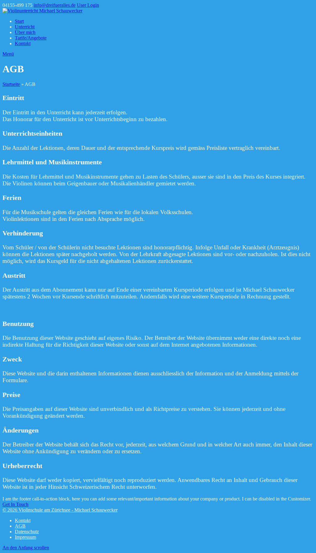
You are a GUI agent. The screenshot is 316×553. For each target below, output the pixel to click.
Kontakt (23, 520)
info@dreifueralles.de (55, 5)
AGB (20, 526)
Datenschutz (27, 531)
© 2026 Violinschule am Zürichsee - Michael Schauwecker (60, 510)
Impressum (25, 537)
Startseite (11, 84)
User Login (88, 5)
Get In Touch (15, 504)
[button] (8, 54)
